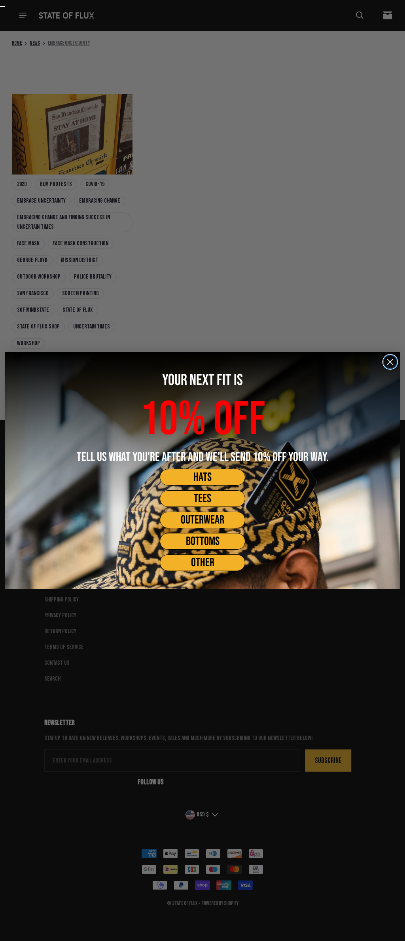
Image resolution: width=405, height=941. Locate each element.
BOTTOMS (203, 541)
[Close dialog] (390, 362)
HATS (202, 477)
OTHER (202, 563)
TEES (202, 498)
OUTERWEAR (202, 520)
